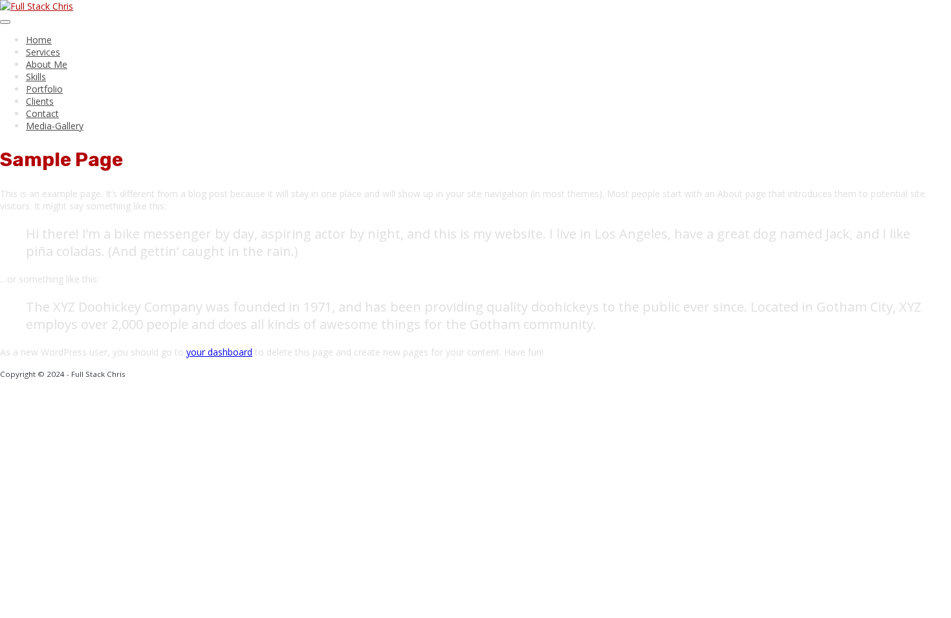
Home (39, 40)
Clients (40, 101)
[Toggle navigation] (5, 22)
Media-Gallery (54, 126)
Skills (36, 76)
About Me (46, 64)
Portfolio (44, 89)
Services (43, 52)
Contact (42, 113)
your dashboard (219, 352)
